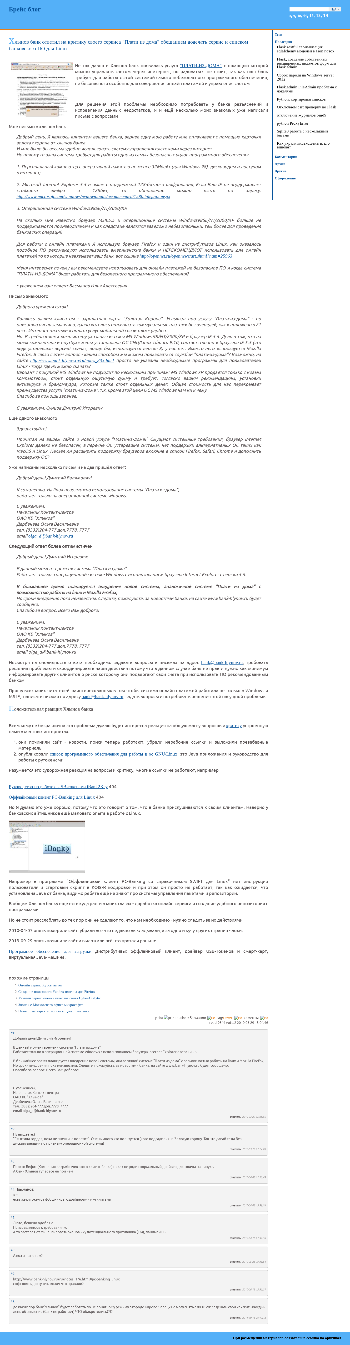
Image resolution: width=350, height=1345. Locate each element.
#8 (13, 1302)
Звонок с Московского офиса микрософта (50, 1005)
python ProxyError (293, 124)
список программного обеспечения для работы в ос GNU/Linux (113, 753)
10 (299, 16)
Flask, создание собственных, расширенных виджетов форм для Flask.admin (306, 63)
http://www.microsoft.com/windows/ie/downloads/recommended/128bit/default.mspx (93, 196)
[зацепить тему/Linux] (238, 1018)
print (159, 1017)
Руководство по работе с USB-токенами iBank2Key (58, 786)
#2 (13, 1129)
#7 (13, 1274)
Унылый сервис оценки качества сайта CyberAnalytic (59, 998)
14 (325, 15)
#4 (13, 1189)
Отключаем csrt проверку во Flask (306, 107)
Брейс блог (25, 9)
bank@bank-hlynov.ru (222, 662)
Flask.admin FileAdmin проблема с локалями (307, 89)
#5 (13, 1217)
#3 (13, 1161)
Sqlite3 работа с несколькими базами (302, 133)
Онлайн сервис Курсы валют (40, 985)
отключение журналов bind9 (301, 115)
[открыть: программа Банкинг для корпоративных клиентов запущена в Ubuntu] (47, 870)
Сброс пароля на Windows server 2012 (305, 77)
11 (305, 15)
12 (311, 15)
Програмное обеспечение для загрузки (50, 951)
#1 (13, 1033)
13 (318, 15)
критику (234, 725)
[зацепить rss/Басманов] (211, 1018)
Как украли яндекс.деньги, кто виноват (303, 146)
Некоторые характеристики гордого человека (53, 1011)
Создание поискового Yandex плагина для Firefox (56, 992)
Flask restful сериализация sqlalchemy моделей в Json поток (305, 49)
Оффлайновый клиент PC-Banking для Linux (52, 797)
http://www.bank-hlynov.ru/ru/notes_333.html (72, 360)
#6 (13, 1250)
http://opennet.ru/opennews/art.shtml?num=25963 (186, 256)
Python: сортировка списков (301, 99)
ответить (235, 1116)
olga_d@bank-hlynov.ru (50, 535)
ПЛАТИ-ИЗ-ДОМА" (202, 65)
